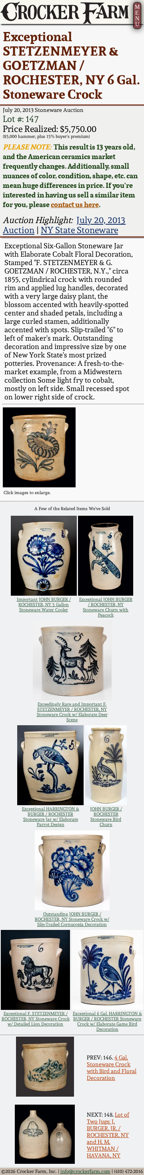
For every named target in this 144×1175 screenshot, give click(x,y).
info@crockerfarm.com (85, 1171)
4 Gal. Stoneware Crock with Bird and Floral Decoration (111, 1067)
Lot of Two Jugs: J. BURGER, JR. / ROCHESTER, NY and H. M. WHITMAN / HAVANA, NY (108, 1135)
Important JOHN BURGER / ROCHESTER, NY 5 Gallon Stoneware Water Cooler (44, 604)
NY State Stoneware (79, 230)
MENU (137, 15)
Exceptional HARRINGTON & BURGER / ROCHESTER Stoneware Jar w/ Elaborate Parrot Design (50, 816)
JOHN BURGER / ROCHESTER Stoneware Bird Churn (106, 816)
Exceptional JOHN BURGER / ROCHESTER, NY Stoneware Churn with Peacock (105, 607)
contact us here (75, 204)
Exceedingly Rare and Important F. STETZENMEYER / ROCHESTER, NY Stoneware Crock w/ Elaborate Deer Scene (72, 712)
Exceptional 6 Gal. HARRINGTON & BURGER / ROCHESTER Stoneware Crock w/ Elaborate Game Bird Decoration (107, 1021)
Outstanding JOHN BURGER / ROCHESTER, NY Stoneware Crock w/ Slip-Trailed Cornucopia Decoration (72, 919)
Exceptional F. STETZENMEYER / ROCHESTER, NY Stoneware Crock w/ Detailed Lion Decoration (36, 1019)
